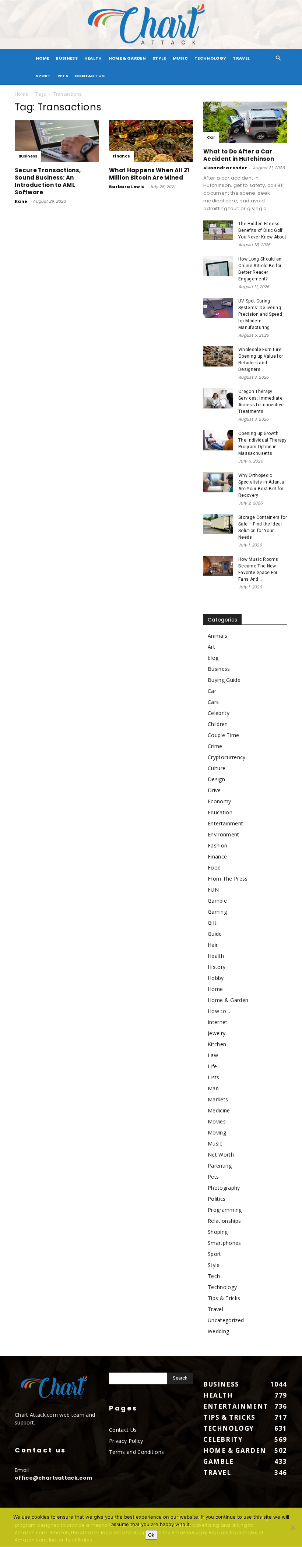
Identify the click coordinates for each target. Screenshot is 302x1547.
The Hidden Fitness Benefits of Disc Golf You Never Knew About (262, 230)
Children (218, 724)
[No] (292, 1527)
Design (216, 779)
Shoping (218, 1231)
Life (212, 1066)
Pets (62, 76)
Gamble (217, 900)
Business (67, 58)
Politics (217, 1198)
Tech (214, 1275)
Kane (21, 201)
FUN (213, 889)
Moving (217, 1132)
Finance (121, 156)
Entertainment (225, 823)
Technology (210, 58)
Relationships (224, 1220)
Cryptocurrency (226, 757)
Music (180, 58)
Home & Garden (127, 58)
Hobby (216, 977)
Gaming (217, 911)
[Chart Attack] (151, 24)
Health (93, 58)
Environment (223, 834)
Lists (214, 1077)
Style (159, 58)
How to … (220, 1011)
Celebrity (218, 712)
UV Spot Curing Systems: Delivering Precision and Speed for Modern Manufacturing (260, 314)
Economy (219, 801)
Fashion (217, 845)
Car (211, 137)
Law (213, 1055)
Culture (216, 768)
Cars (213, 701)
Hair (213, 944)
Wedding (218, 1331)
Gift (212, 922)
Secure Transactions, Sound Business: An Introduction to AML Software (48, 181)
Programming (225, 1209)
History (216, 966)
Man (213, 1088)
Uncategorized (226, 1320)
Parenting (220, 1165)
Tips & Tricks (224, 1298)
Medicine (219, 1110)
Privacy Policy (126, 1440)
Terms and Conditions (136, 1451)
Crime (215, 746)
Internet (218, 1022)
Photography (224, 1187)
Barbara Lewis (126, 187)
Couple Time (223, 735)
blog (213, 657)
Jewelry (216, 1033)
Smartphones (224, 1242)
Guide (215, 933)
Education (220, 812)
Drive (214, 790)
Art (211, 646)
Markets (218, 1099)
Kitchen (217, 1044)
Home (21, 94)
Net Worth (221, 1154)
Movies (217, 1121)
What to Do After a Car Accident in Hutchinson (238, 155)
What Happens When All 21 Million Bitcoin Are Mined (149, 173)
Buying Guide (224, 679)
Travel (241, 58)
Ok (151, 1535)
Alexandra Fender (225, 168)
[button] (278, 58)
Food (214, 867)
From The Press (227, 878)
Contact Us (90, 76)
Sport (43, 76)
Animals (217, 635)
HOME (42, 58)
